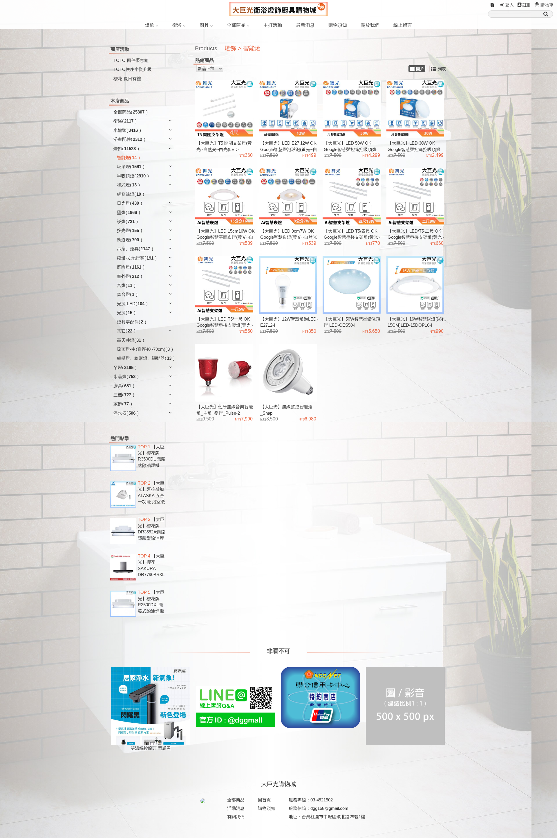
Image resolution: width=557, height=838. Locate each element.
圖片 (420, 69)
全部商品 (236, 25)
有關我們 (236, 816)
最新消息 (305, 25)
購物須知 (337, 25)
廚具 (204, 25)
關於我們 (370, 25)
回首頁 (264, 799)
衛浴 (177, 25)
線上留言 (402, 25)
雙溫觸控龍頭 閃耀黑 (151, 748)
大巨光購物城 (278, 784)
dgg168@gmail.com (329, 808)
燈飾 (149, 25)
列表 (442, 69)
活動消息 (236, 808)
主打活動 (272, 25)
